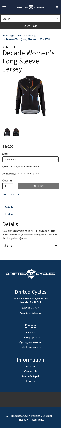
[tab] (30, 245)
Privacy (22, 419)
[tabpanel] (30, 237)
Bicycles (30, 332)
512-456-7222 (30, 307)
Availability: (9, 173)
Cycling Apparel (31, 337)
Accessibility (37, 419)
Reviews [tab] (9, 213)
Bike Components (30, 346)
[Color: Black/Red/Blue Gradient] (7, 132)
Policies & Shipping (41, 415)
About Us (30, 366)
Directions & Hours (30, 313)
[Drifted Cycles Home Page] (30, 7)
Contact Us (30, 371)
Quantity (7, 180)
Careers (30, 380)
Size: (5, 153)
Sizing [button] (8, 245)
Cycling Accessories (30, 342)
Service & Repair (30, 376)
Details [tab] (9, 207)
